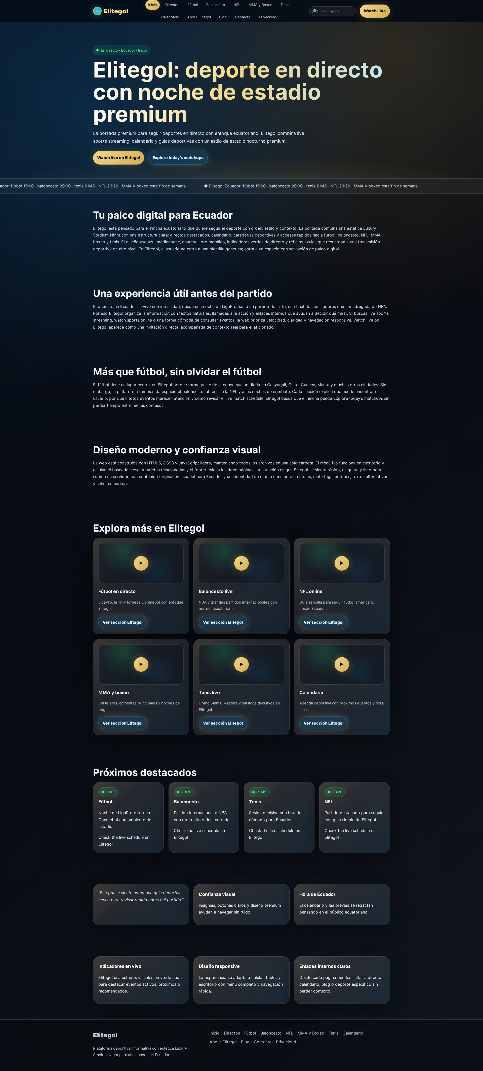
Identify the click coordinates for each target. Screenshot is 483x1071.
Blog (223, 17)
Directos (172, 5)
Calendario (170, 17)
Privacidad (267, 17)
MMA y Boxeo (260, 5)
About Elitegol (199, 17)
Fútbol (192, 5)
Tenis (284, 5)
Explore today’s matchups (178, 157)
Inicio (152, 5)
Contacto (243, 17)
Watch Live (375, 10)
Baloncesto (215, 5)
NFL (236, 5)
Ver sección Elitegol (123, 622)
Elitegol (116, 11)
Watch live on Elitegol (118, 157)
